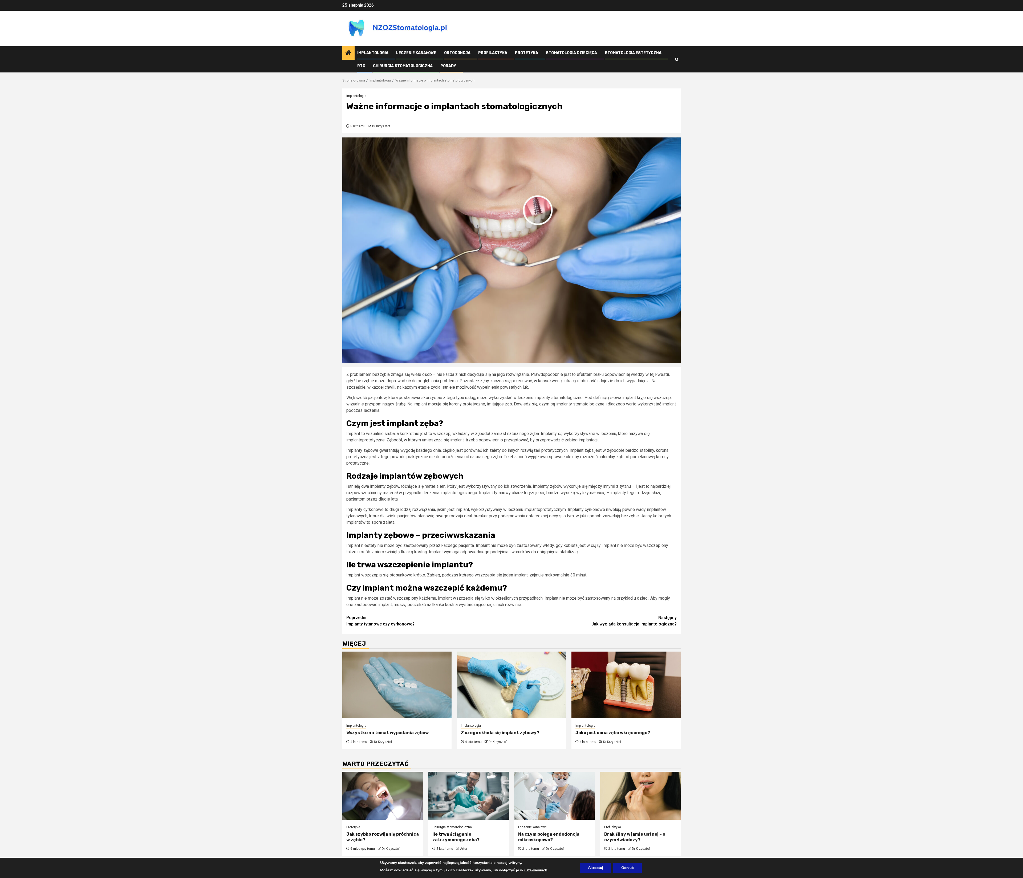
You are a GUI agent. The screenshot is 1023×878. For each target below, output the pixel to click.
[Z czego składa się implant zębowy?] (511, 685)
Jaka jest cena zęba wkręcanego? (612, 732)
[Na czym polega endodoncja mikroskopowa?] (554, 796)
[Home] (348, 53)
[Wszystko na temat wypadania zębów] (397, 685)
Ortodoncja (457, 53)
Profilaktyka (492, 53)
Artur (463, 849)
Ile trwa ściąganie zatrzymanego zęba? (456, 837)
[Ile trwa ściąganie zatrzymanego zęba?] (468, 796)
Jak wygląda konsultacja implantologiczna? (634, 621)
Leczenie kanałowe (416, 53)
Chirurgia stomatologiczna (403, 66)
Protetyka (526, 53)
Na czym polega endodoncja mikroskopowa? (548, 837)
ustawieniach (535, 870)
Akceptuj (595, 867)
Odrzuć (627, 867)
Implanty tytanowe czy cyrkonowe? (380, 621)
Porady (448, 66)
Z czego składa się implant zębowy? (500, 732)
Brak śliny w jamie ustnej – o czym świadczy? (634, 837)
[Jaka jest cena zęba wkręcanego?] (626, 685)
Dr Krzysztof (381, 126)
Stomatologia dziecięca (571, 53)
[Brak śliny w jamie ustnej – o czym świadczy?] (640, 796)
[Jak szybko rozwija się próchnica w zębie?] (382, 796)
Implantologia (372, 53)
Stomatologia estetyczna (633, 53)
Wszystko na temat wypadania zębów (387, 732)
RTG (361, 66)
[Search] (676, 59)
